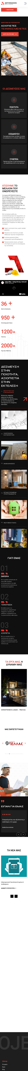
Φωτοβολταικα (10, 523)
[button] (3, 743)
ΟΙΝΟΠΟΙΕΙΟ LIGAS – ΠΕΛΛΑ (13, 710)
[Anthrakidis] (9, 3)
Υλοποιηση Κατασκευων (9, 434)
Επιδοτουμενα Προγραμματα (10, 493)
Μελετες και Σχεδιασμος (8, 391)
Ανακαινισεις (9, 463)
